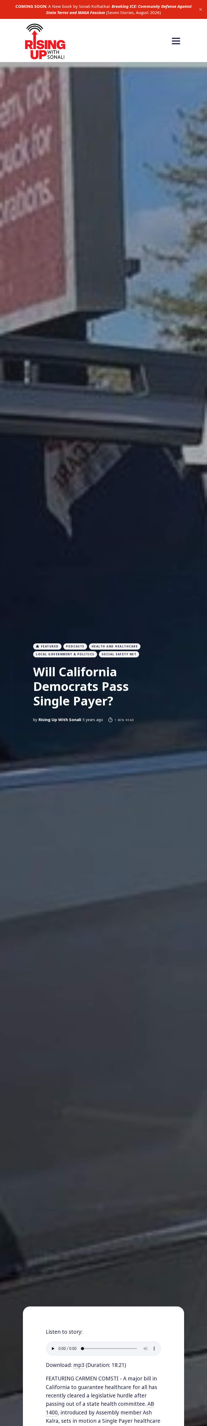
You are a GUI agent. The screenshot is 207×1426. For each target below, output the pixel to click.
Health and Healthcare (115, 646)
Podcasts (75, 646)
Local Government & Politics (65, 654)
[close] (200, 9)
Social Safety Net (119, 654)
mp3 (78, 1365)
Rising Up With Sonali (60, 719)
